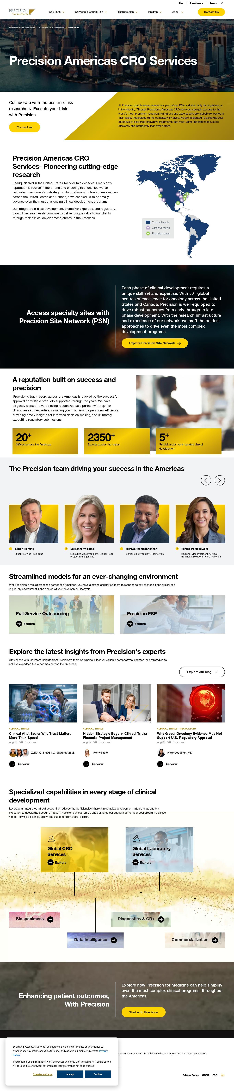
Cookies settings (42, 1074)
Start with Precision (143, 1012)
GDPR (205, 1075)
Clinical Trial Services (51, 27)
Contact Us (211, 12)
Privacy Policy (191, 1075)
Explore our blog (199, 672)
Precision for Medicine (22, 27)
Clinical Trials (19, 728)
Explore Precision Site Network (152, 343)
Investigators (196, 3)
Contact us (25, 127)
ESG (214, 1075)
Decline (98, 1074)
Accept (70, 1074)
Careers (213, 3)
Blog (181, 3)
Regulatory (188, 728)
